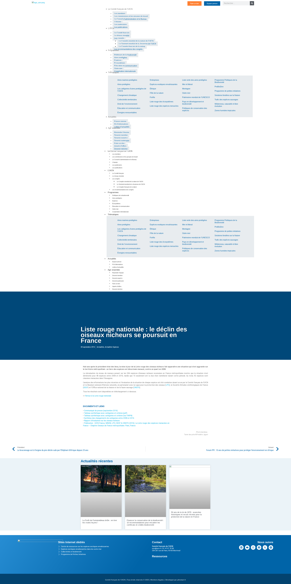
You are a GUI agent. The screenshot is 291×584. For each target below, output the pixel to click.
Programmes (113, 192)
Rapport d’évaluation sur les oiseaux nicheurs (102, 421)
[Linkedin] (241, 547)
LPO (167, 385)
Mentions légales (157, 580)
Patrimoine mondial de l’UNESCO (196, 97)
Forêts (152, 97)
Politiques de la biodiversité (120, 195)
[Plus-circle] (271, 547)
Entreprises (154, 80)
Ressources (159, 556)
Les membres (116, 154)
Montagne (186, 89)
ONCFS (137, 387)
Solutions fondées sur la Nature (227, 95)
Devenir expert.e (117, 278)
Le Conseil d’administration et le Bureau (124, 159)
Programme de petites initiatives (227, 91)
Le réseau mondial (118, 176)
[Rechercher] (252, 3)
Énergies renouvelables (127, 113)
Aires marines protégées (127, 80)
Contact (157, 542)
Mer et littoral (187, 84)
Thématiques (113, 214)
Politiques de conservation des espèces (194, 109)
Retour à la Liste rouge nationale (98, 396)
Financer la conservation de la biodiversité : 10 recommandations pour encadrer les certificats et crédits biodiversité (145, 522)
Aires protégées (123, 84)
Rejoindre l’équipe (118, 273)
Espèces (115, 201)
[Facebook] (259, 547)
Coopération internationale (120, 212)
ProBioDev (219, 87)
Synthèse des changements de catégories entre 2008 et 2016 (109, 418)
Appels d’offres (116, 286)
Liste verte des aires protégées (194, 80)
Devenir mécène (117, 289)
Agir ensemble (114, 270)
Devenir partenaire (118, 281)
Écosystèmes (116, 203)
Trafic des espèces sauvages (226, 100)
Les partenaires (117, 165)
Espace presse (116, 262)
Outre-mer (186, 93)
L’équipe (115, 162)
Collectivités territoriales (127, 100)
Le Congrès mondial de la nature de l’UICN (130, 181)
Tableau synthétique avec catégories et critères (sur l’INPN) (108, 416)
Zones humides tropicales (225, 110)
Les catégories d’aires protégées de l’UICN (131, 90)
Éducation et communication (128, 108)
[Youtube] (247, 547)
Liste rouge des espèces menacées (164, 106)
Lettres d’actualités (118, 267)
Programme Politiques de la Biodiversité (226, 81)
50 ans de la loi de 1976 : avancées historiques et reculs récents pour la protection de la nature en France (186, 514)
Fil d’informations (117, 264)
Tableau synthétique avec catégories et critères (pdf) (105, 413)
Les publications (117, 168)
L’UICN (111, 170)
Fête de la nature (156, 93)
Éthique (153, 89)
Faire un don (116, 283)
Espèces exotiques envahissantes (163, 84)
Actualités (112, 259)
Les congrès (116, 179)
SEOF (86, 387)
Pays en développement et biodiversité (193, 103)
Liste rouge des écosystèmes (161, 102)
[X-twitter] (265, 547)
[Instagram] (253, 547)
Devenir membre (117, 275)
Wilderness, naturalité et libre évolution (226, 105)
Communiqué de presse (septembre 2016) (101, 411)
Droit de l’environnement (127, 104)
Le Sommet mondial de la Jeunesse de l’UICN (131, 184)
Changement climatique (127, 95)
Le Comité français (118, 173)
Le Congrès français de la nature (127, 187)
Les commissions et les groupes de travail (125, 157)
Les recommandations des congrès (123, 190)
